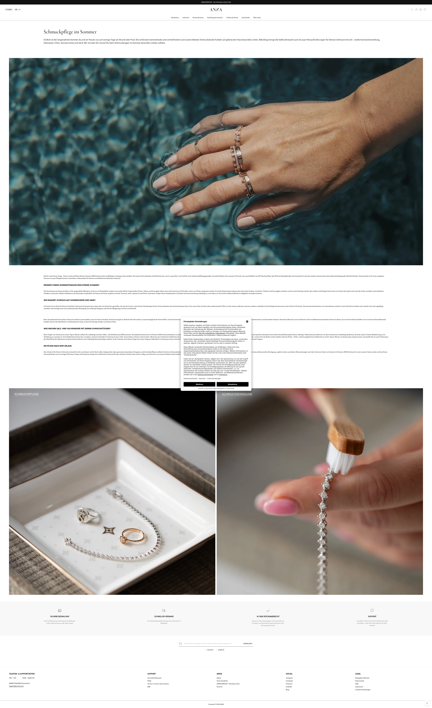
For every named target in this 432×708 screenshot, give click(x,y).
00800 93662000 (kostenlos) (19, 683)
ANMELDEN (247, 644)
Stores (8, 10)
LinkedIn (289, 687)
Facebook (289, 681)
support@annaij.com (16, 686)
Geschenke (246, 18)
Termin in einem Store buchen (158, 684)
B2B (148, 687)
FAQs (149, 681)
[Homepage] (216, 9)
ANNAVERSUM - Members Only (228, 684)
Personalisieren (198, 18)
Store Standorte (222, 681)
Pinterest (289, 684)
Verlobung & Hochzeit (215, 18)
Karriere (219, 687)
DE (16, 10)
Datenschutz (359, 681)
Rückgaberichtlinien (362, 678)
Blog (287, 690)
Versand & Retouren (154, 678)
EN (19, 10)
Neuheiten (175, 18)
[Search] (412, 9)
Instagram (289, 678)
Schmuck (185, 18)
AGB (356, 684)
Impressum (359, 687)
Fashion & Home (232, 18)
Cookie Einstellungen (362, 690)
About (219, 678)
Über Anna (257, 18)
